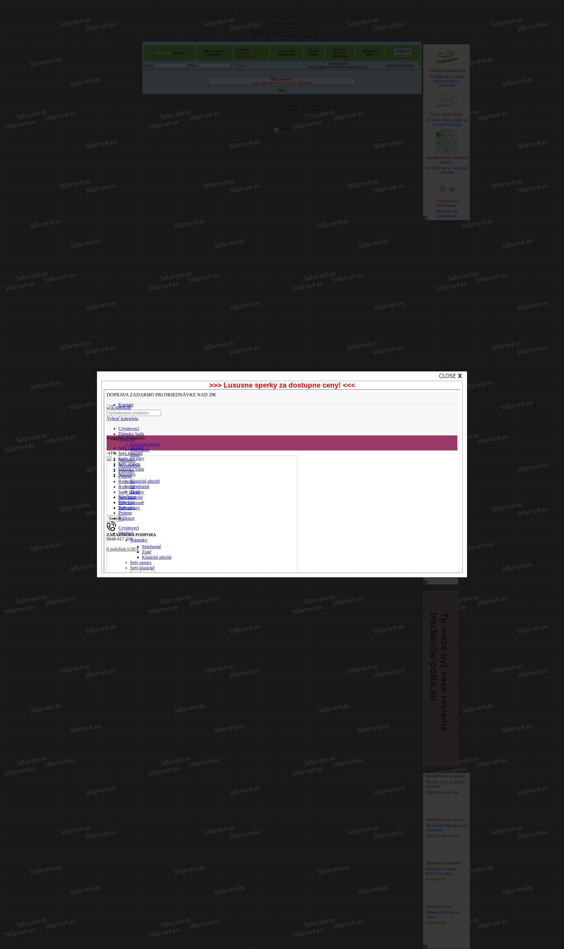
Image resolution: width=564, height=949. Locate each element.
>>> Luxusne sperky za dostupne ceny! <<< (282, 385)
